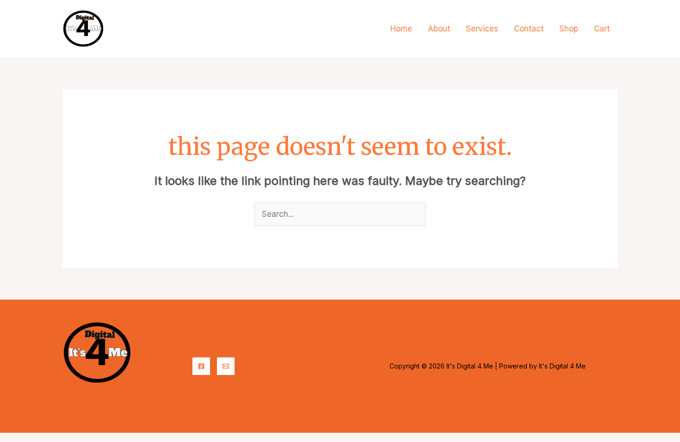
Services (482, 28)
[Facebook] (201, 366)
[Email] (226, 366)
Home (401, 28)
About (439, 28)
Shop (568, 28)
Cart (602, 28)
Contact (529, 28)
